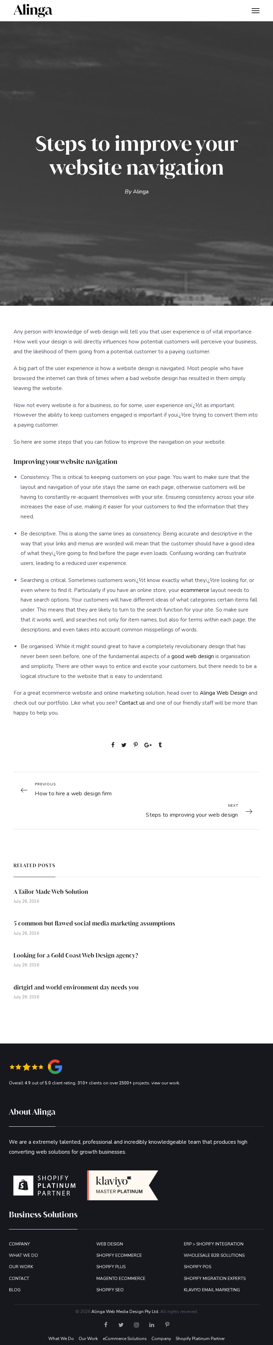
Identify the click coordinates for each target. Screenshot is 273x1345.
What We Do (61, 1338)
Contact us (132, 702)
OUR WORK (21, 1267)
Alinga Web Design (223, 692)
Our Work (88, 1338)
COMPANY (19, 1244)
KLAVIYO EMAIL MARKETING (212, 1290)
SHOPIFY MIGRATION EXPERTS (215, 1278)
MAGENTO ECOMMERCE (120, 1278)
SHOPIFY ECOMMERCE (119, 1255)
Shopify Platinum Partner (200, 1338)
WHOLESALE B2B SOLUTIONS (214, 1255)
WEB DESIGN (109, 1244)
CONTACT (19, 1278)
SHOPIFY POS (197, 1267)
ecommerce (195, 590)
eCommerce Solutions (125, 1338)
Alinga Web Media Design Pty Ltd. (125, 1311)
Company (161, 1338)
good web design (192, 656)
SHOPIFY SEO (110, 1290)
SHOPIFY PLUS (110, 1267)
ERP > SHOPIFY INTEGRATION (213, 1244)
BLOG (15, 1290)
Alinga (141, 192)
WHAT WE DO (23, 1255)
